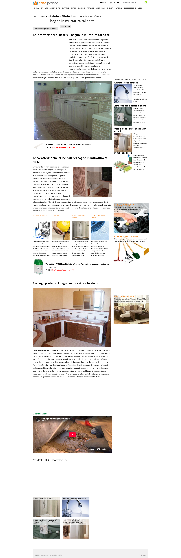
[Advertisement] (57, 13)
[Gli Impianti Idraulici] (42, 230)
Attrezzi (90, 8)
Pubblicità (142, 555)
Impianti (110, 8)
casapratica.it (46, 16)
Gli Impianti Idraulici (69, 16)
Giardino (81, 8)
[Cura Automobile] (131, 218)
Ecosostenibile (130, 8)
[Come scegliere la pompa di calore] (46, 528)
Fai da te (44, 8)
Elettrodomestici (69, 8)
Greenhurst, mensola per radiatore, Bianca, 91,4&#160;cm (69, 144)
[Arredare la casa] (131, 309)
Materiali (118, 8)
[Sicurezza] (61, 230)
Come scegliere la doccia (43, 498)
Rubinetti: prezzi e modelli (74, 498)
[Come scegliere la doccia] (81, 230)
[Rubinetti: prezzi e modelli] (75, 506)
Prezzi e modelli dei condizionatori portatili (73, 521)
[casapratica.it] (45, 3)
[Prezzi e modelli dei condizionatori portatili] (75, 528)
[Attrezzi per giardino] (131, 249)
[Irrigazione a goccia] (123, 163)
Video (140, 8)
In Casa (36, 8)
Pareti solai (100, 8)
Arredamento (55, 8)
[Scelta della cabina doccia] (100, 230)
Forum (104, 2)
